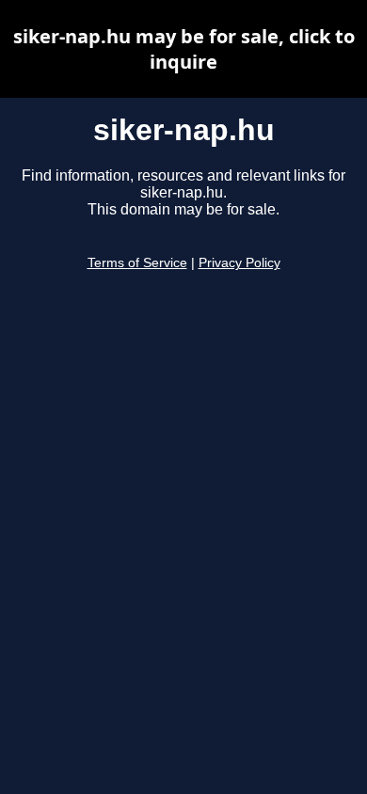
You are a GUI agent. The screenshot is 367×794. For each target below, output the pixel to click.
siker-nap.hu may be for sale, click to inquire (184, 49)
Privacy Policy (239, 263)
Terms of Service (137, 263)
